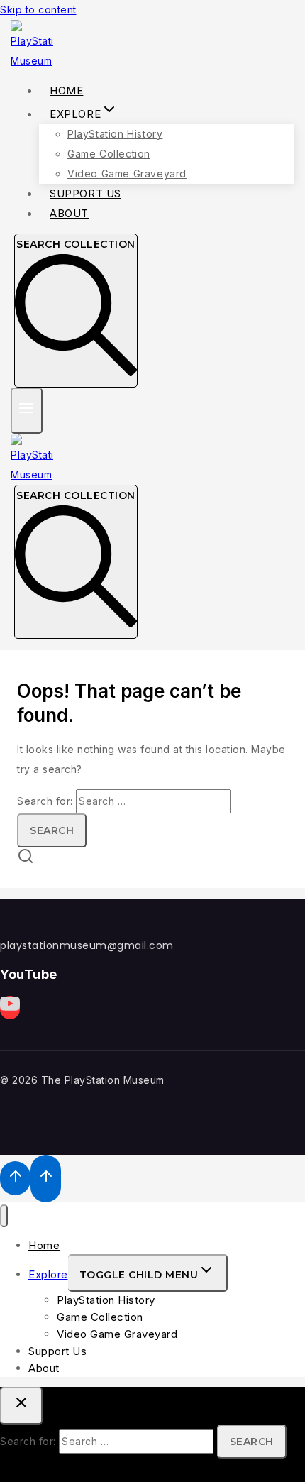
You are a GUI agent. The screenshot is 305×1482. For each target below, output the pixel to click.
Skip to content (38, 10)
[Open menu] (27, 411)
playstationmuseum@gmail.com (87, 945)
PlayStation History (114, 134)
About (69, 213)
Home (44, 1245)
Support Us (57, 1351)
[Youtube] (10, 1007)
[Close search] (21, 1406)
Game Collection (108, 154)
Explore (48, 1274)
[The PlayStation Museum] (32, 61)
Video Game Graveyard (117, 1334)
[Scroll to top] (15, 1178)
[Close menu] (4, 1216)
